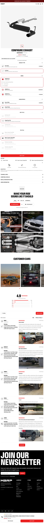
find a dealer (10, 520)
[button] (22, 52)
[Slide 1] (19, 288)
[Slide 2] (20, 288)
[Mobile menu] (42, 4)
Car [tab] (18, 200)
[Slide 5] (24, 288)
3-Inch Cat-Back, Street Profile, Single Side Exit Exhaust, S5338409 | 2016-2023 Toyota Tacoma (11, 327)
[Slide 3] (22, 288)
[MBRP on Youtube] (2, 511)
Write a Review (40, 314)
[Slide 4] (23, 288)
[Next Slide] (40, 275)
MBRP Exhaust (15, 204)
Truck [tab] (15, 200)
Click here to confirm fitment (23, 60)
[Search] (36, 4)
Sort (33, 317)
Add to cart (22, 155)
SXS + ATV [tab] (22, 200)
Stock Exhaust (29, 204)
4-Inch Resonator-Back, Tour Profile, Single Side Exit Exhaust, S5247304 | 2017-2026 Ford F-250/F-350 (11, 425)
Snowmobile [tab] (27, 200)
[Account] (40, 4)
